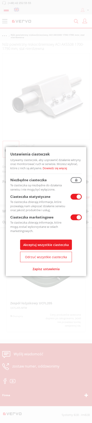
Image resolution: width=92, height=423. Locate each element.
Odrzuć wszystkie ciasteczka (46, 257)
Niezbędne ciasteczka (28, 180)
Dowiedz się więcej (55, 168)
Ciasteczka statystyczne (30, 196)
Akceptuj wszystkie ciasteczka (46, 245)
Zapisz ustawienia (46, 269)
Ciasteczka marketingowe (32, 217)
